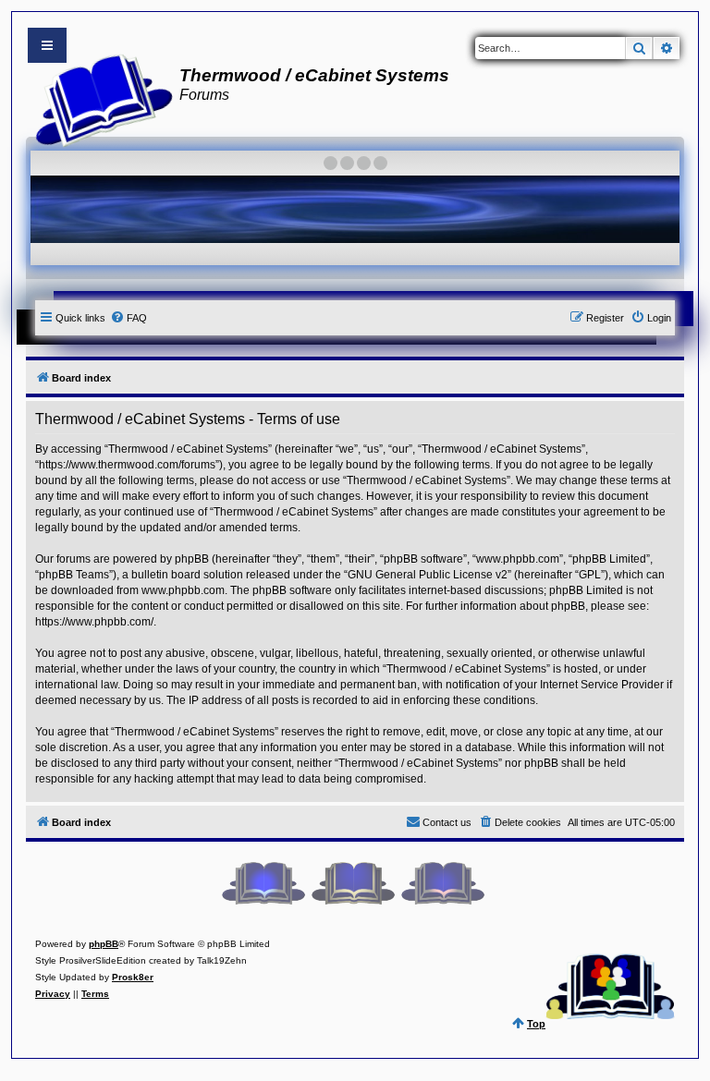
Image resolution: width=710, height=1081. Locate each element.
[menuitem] (128, 318)
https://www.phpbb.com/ (94, 621)
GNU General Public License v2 (428, 574)
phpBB (103, 944)
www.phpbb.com (183, 590)
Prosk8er (132, 977)
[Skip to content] (47, 45)
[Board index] (98, 98)
